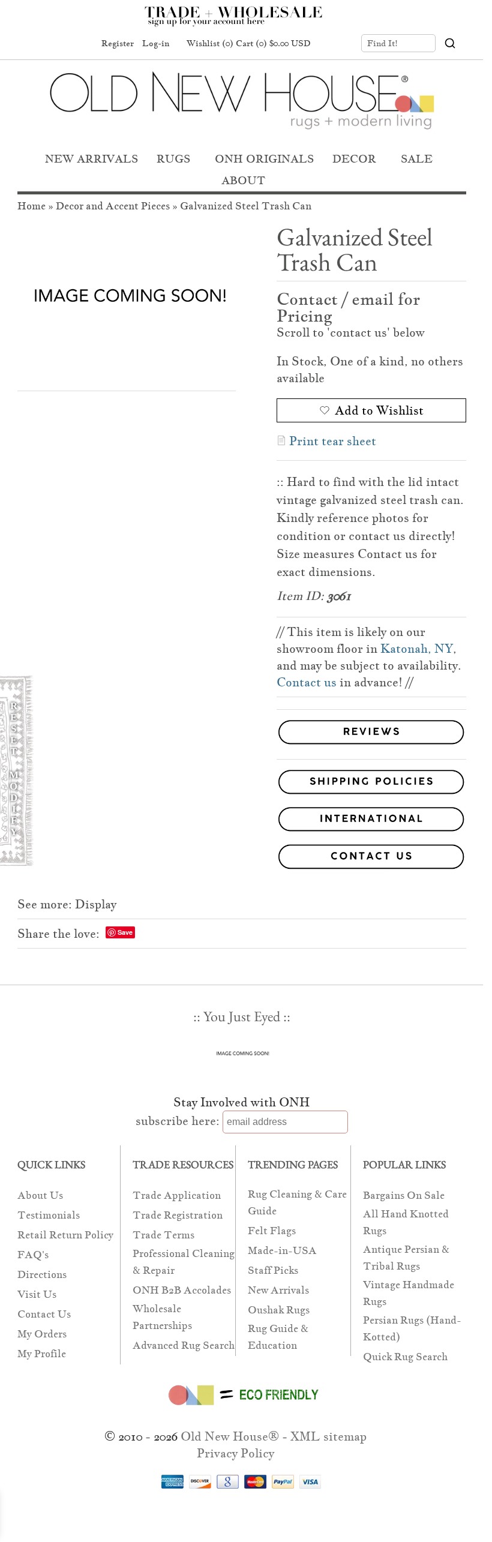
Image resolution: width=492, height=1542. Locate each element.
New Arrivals (278, 1290)
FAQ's (33, 1255)
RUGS (173, 159)
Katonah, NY (416, 648)
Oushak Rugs (279, 1310)
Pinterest (58, 43)
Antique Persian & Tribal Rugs (406, 1258)
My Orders (42, 1334)
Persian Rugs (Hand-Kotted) (412, 1328)
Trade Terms (163, 1235)
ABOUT (243, 180)
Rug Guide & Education (278, 1337)
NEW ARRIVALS (91, 159)
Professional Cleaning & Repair (184, 1262)
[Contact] (241, 858)
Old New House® (230, 1436)
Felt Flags (272, 1231)
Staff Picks (273, 1270)
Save (125, 932)
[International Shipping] (241, 821)
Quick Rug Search (405, 1357)
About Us (40, 1195)
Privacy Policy (235, 1453)
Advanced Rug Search (184, 1345)
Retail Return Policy (65, 1235)
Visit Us (36, 1294)
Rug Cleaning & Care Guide (297, 1202)
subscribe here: (178, 1121)
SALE (417, 159)
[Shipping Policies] (241, 784)
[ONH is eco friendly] (241, 1407)
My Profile (41, 1354)
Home (31, 206)
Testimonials (48, 1215)
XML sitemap (328, 1436)
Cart (273, 43)
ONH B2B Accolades (182, 1290)
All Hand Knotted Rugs (406, 1222)
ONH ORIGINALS (264, 159)
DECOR (354, 159)
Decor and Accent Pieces (113, 206)
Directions (42, 1274)
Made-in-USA (282, 1250)
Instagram (81, 43)
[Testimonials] (371, 745)
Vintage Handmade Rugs (408, 1293)
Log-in (155, 43)
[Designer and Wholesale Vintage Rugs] (240, 23)
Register (117, 43)
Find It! (382, 43)
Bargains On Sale (404, 1195)
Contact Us (44, 1314)
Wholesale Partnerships (162, 1317)
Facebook (35, 43)
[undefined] (126, 298)
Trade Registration (178, 1215)
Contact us (307, 682)
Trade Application (177, 1195)
